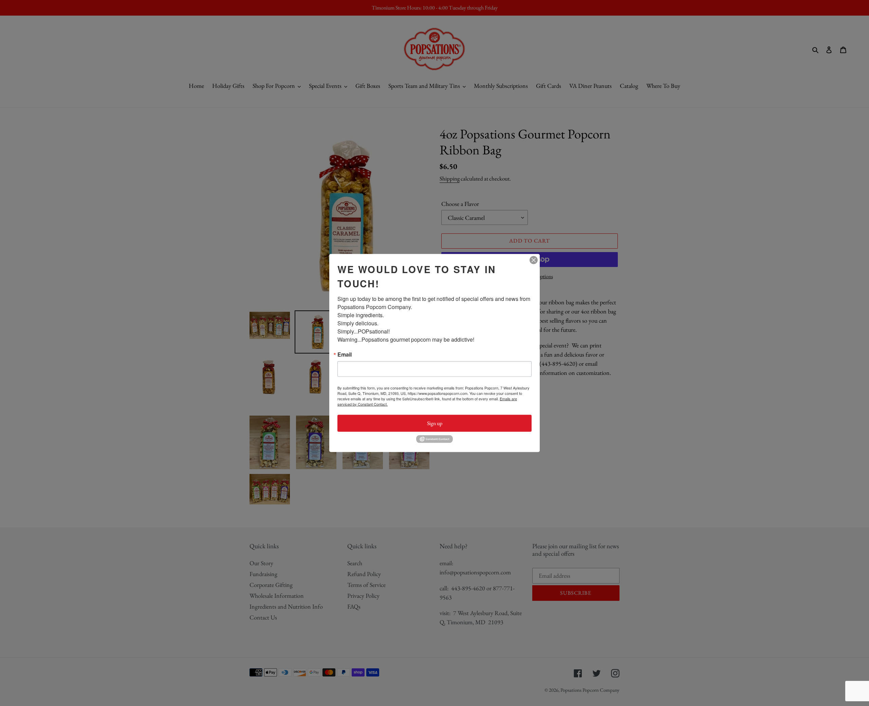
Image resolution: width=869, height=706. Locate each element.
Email (344, 354)
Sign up (434, 422)
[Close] (534, 260)
